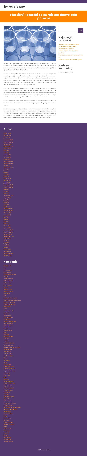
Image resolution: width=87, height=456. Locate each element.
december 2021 (8, 208)
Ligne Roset (7, 351)
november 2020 (8, 232)
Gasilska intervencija (9, 304)
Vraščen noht (7, 429)
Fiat (5, 296)
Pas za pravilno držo (9, 384)
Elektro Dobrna (8, 291)
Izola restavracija (8, 323)
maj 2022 (6, 204)
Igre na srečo (7, 315)
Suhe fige (6, 420)
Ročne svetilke (8, 401)
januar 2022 (7, 206)
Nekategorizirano (9, 366)
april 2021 (6, 223)
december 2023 (8, 185)
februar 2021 (7, 228)
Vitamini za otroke (9, 424)
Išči (59, 27)
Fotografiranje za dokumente (12, 300)
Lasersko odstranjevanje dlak (12, 347)
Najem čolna (7, 364)
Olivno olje (7, 375)
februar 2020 (7, 251)
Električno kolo (8, 289)
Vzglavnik (6, 433)
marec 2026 (7, 133)
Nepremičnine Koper (10, 371)
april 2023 (6, 193)
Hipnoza (6, 313)
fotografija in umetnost (10, 298)
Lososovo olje (8, 353)
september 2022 (8, 195)
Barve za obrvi (8, 270)
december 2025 (8, 140)
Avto (5, 268)
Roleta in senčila (8, 405)
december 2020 (8, 230)
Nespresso (7, 373)
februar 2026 (7, 135)
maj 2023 (6, 191)
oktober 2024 (8, 165)
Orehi (5, 377)
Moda (5, 362)
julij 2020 (6, 240)
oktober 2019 (7, 255)
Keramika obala (8, 336)
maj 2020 (6, 245)
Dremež (6, 287)
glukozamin (7, 306)
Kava (5, 332)
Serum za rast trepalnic (10, 409)
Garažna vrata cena (9, 302)
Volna (5, 426)
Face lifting (7, 293)
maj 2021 (6, 221)
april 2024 (6, 176)
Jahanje (6, 328)
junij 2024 (6, 172)
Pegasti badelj (8, 386)
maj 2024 (6, 174)
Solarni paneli (7, 418)
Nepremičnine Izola (9, 368)
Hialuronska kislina (9, 311)
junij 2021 (6, 219)
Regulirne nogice (9, 396)
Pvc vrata (6, 394)
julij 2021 (6, 217)
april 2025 (6, 153)
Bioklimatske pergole (10, 274)
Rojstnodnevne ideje (10, 403)
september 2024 (9, 168)
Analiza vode (7, 266)
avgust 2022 (7, 198)
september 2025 (8, 146)
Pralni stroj (7, 392)
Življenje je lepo (14, 6)
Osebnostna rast (8, 381)
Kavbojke (6, 334)
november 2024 (8, 163)
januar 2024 (7, 183)
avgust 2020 (7, 238)
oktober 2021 (7, 213)
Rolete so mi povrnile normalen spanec (70, 59)
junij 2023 (6, 189)
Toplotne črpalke (8, 422)
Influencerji (7, 319)
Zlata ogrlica (7, 437)
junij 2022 (6, 202)
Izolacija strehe (8, 326)
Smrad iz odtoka (8, 414)
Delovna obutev (8, 281)
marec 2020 (7, 249)
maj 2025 (6, 150)
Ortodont (6, 379)
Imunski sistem (8, 317)
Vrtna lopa (7, 431)
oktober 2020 (8, 234)
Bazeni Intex (7, 272)
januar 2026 (7, 138)
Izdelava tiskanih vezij (10, 321)
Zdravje (6, 435)
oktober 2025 (7, 144)
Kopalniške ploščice (9, 343)
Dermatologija (8, 285)
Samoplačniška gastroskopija (12, 407)
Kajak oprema (8, 330)
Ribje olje (6, 398)
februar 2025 (7, 157)
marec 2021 (7, 226)
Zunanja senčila (8, 441)
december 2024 (8, 161)
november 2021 (8, 210)
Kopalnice (6, 341)
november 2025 (8, 142)
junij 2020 (6, 243)
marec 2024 (7, 178)
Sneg (5, 416)
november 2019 (8, 253)
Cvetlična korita (8, 278)
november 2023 (8, 187)
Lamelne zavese (8, 345)
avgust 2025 (7, 148)
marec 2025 (7, 155)
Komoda (6, 339)
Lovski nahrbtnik (8, 356)
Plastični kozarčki (9, 388)
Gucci (5, 308)
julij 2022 (6, 200)
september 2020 (9, 236)
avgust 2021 (7, 215)
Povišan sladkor (8, 390)
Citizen (6, 276)
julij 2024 (6, 170)
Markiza (6, 358)
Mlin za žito (7, 360)
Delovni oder (7, 283)
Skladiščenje (7, 411)
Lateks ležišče (8, 349)
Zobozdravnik (8, 439)
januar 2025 (7, 159)
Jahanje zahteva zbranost (66, 48)
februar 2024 (7, 180)
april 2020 (6, 247)
